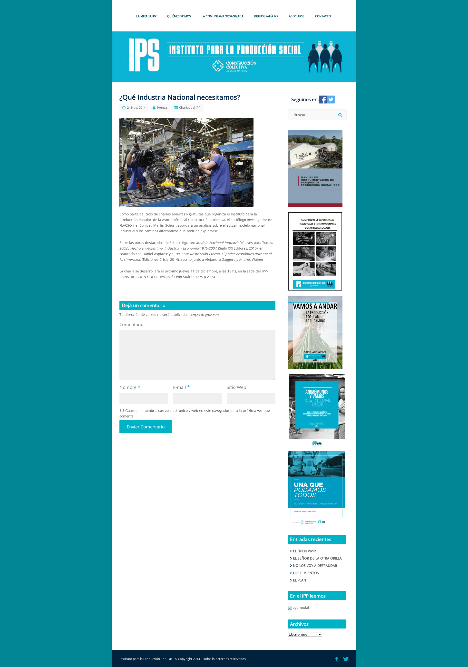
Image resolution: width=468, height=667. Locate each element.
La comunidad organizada (223, 16)
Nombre (129, 387)
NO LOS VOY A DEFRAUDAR (315, 565)
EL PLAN (299, 580)
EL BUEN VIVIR (304, 551)
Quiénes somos (179, 16)
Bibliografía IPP (266, 16)
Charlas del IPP (190, 107)
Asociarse (296, 16)
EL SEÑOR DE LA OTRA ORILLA (317, 558)
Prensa (162, 107)
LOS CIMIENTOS (306, 572)
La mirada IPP (146, 16)
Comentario (131, 324)
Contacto (323, 16)
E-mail (181, 387)
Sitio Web (236, 387)
